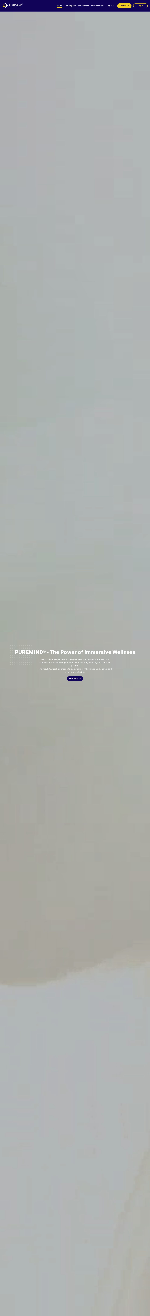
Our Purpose (70, 6)
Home (59, 6)
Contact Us (124, 6)
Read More (73, 678)
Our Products (97, 6)
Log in (140, 6)
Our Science (83, 6)
